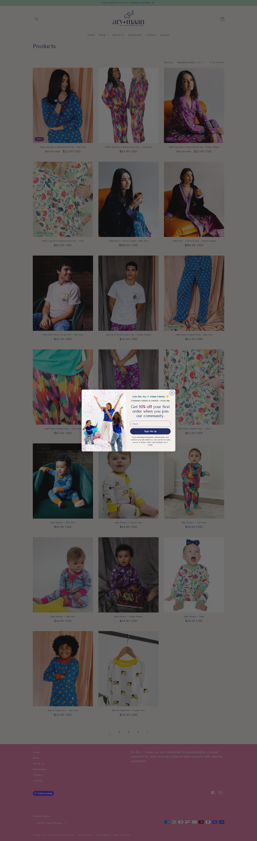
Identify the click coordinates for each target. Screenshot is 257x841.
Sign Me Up (150, 431)
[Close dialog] (172, 393)
